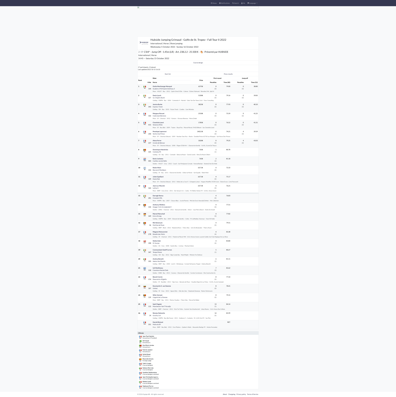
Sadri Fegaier (157, 304)
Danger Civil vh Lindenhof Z (162, 207)
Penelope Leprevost (160, 131)
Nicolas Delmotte (159, 313)
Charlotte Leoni (158, 122)
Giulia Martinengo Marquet (162, 86)
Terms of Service (252, 394)
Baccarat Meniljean (159, 170)
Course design (198, 63)
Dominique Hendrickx (160, 149)
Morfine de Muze (158, 225)
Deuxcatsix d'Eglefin (160, 279)
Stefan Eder (157, 241)
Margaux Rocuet (158, 113)
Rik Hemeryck (157, 223)
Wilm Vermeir (158, 295)
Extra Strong (157, 216)
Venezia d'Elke (158, 125)
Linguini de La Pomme (160, 297)
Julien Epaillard (158, 177)
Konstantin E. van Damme (162, 286)
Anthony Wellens (159, 205)
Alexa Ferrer (157, 140)
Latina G (156, 188)
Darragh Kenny (158, 196)
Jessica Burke (157, 104)
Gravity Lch (157, 315)
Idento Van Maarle (159, 261)
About (225, 394)
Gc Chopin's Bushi (159, 98)
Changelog (231, 394)
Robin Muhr (157, 168)
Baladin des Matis (159, 234)
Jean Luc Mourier (159, 186)
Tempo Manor (157, 252)
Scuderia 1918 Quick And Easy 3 (164, 89)
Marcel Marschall (159, 214)
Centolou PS (157, 152)
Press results (228, 74)
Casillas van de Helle (160, 161)
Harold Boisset (158, 322)
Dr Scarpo (156, 243)
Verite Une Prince (159, 134)
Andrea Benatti (158, 259)
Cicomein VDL (157, 198)
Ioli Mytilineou (158, 268)
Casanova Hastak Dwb (160, 270)
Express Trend (157, 107)
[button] (252, 3)
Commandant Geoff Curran (162, 250)
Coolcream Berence (159, 116)
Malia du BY (157, 324)
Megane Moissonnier (160, 232)
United (155, 288)
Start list (168, 74)
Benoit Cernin (158, 277)
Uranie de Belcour (159, 143)
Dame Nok (156, 179)
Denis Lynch (157, 95)
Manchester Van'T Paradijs (162, 306)
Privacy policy (241, 394)
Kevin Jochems (158, 159)
